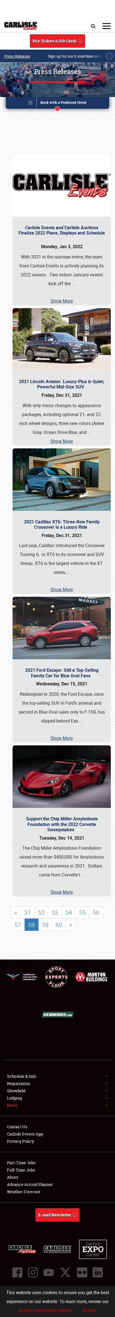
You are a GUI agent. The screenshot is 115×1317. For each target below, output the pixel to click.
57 (18, 925)
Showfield (16, 1090)
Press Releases (17, 56)
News (12, 1105)
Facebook (17, 1272)
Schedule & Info (21, 1076)
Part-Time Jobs (21, 1162)
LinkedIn (98, 1272)
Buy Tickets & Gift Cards (55, 41)
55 (82, 912)
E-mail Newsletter (54, 1214)
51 (27, 912)
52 (41, 912)
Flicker (82, 1272)
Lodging (14, 1098)
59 (45, 925)
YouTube (49, 1272)
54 (68, 912)
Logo (21, 26)
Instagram (33, 1272)
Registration (18, 1083)
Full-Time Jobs (21, 1170)
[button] (57, 103)
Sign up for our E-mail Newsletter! (77, 56)
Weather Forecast (23, 1191)
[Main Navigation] (106, 26)
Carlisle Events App (25, 1134)
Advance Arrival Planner (30, 1184)
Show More (62, 301)
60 (59, 925)
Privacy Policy (20, 1141)
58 (31, 925)
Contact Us (17, 1126)
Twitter (65, 1272)
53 (55, 912)
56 (96, 912)
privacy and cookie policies (45, 1310)
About (12, 1177)
